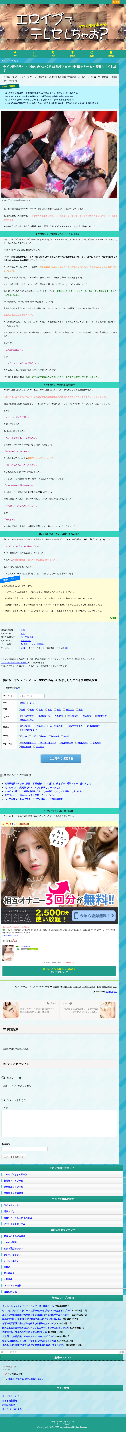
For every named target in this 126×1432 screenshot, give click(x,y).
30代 (41, 709)
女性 (32, 703)
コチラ (68, 648)
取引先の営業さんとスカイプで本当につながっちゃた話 (29, 1340)
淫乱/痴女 (87, 716)
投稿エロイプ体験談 (13, 1193)
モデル (92, 987)
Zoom (44, 736)
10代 (23, 709)
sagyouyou (111, 991)
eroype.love (65, 1427)
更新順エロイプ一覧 (13, 1187)
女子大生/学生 (27, 716)
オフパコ (40, 746)
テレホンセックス (48, 743)
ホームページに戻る (12, 1409)
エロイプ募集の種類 (63, 1199)
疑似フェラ (26, 746)
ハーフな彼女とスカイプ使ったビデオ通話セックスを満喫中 (34, 799)
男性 (23, 630)
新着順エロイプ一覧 (13, 1181)
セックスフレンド (29, 730)
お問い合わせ (8, 1405)
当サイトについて (11, 1396)
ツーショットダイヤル (14, 1224)
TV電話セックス (28, 644)
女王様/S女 (26, 640)
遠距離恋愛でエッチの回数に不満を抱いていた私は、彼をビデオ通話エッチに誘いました (48, 783)
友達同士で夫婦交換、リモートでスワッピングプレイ (28, 1336)
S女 (70, 987)
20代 (23, 633)
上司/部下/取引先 (75, 726)
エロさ (7, 1267)
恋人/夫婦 (25, 726)
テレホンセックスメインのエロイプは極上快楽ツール (28, 1306)
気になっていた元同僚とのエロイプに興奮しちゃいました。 (34, 787)
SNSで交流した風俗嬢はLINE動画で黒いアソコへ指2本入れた (32, 1319)
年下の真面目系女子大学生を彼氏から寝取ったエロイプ (29, 1323)
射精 (99, 987)
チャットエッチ (11, 1261)
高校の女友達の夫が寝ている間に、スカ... (25, 1379)
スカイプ (77, 987)
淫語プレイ (83, 743)
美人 (115, 987)
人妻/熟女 (59, 716)
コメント (6, 1107)
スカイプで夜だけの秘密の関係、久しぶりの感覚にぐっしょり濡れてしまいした (43, 791)
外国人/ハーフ (27, 720)
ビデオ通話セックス (13, 1248)
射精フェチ (107, 987)
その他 (66, 736)
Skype (23, 648)
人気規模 (8, 1279)
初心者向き (9, 1273)
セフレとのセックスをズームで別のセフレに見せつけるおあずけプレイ (36, 1310)
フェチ (85, 987)
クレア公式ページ (59, 970)
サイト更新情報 (9, 1400)
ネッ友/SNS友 (27, 637)
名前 (59, 1144)
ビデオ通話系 (25, 946)
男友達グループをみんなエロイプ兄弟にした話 (24, 1332)
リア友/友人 (39, 726)
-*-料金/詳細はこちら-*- (10, 935)
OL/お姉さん (44, 716)
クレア (14, 824)
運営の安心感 (10, 1292)
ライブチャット (11, 1205)
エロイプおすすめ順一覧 (16, 1174)
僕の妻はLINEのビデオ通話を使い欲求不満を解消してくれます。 (33, 1345)
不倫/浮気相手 (93, 726)
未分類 (56, 987)
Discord (55, 736)
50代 (59, 709)
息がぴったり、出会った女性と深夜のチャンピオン (29, 795)
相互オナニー (67, 743)
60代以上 (70, 709)
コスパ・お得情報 (12, 1285)
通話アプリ (9, 1211)
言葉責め (41, 644)
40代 (50, 709)
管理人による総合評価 (14, 1236)
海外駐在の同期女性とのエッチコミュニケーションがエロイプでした (35, 1328)
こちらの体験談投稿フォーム (14, 662)
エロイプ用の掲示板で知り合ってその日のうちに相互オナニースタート (36, 1315)
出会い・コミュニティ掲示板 (18, 1218)
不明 (81, 709)
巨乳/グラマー (102, 716)
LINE (34, 736)
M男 (65, 987)
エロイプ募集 (10, 1242)
